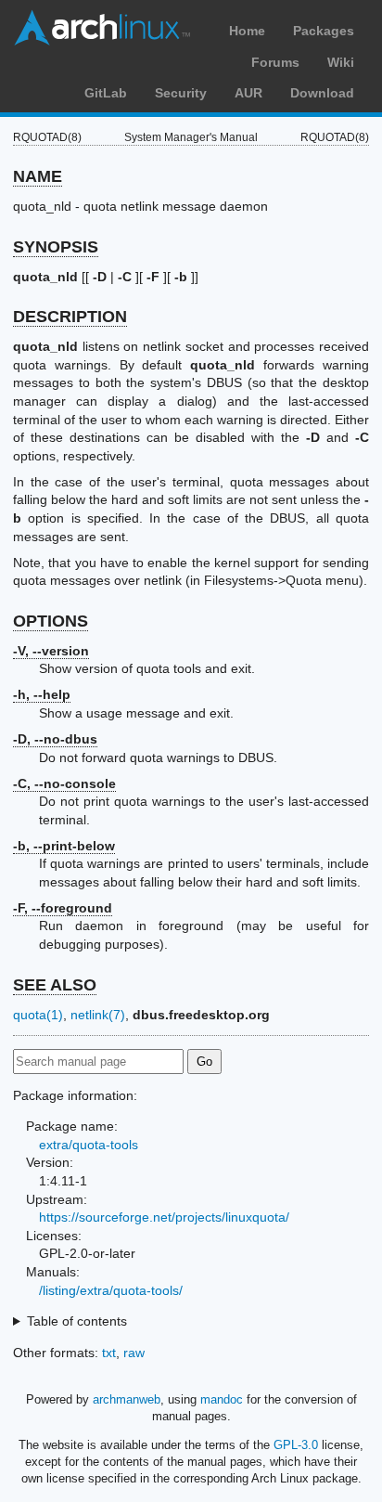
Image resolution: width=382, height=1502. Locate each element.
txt (109, 1352)
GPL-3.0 (296, 1445)
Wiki (340, 62)
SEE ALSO (54, 985)
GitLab (105, 92)
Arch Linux (102, 27)
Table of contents (77, 1321)
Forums (275, 62)
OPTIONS (50, 621)
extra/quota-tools (88, 1144)
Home (247, 30)
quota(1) (38, 1014)
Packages (323, 30)
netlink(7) (97, 1014)
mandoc (221, 1399)
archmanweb (126, 1399)
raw (134, 1352)
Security (181, 92)
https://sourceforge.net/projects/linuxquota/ (164, 1217)
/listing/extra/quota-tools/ (111, 1290)
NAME (37, 176)
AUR (248, 92)
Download (322, 92)
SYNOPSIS (55, 247)
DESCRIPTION (70, 316)
